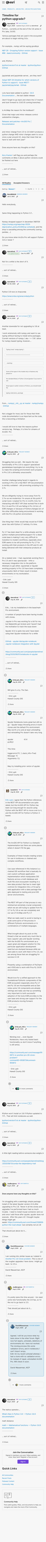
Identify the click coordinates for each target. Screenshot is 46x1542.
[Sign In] (43, 2)
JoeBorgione (12, 1183)
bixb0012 (14, 790)
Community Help (8, 1484)
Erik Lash (9, 800)
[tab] (6, 183)
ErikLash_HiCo (12, 452)
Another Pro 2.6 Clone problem (18, 1259)
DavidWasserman (17, 1246)
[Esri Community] (10, 2)
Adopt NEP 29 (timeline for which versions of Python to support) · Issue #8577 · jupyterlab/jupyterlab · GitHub (20, 82)
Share (5, 175)
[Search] (39, 2)
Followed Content (8, 1481)
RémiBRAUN (11, 194)
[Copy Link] (40, 26)
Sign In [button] (23, 1462)
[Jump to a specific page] (42, 189)
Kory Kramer (7, 155)
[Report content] (42, 16)
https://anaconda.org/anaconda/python (18, 296)
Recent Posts (6, 1478)
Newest (11, 189)
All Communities (7, 1475)
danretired (11, 23)
